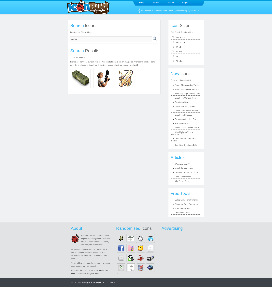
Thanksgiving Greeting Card (187, 93)
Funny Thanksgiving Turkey (187, 85)
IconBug (78, 282)
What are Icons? (182, 164)
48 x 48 (178, 52)
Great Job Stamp (182, 102)
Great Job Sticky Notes (185, 106)
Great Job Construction (185, 98)
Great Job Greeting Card (186, 119)
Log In (185, 2)
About (84, 282)
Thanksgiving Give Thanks (187, 89)
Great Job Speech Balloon (186, 110)
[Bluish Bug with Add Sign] (150, 238)
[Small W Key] (121, 258)
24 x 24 (178, 61)
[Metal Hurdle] (140, 258)
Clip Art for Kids (182, 181)
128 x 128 (179, 42)
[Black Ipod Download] (131, 258)
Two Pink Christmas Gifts (186, 145)
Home (141, 2)
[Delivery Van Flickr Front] (150, 258)
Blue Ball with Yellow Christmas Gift (182, 133)
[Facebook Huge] (121, 248)
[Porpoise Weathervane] (131, 238)
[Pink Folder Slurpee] (131, 248)
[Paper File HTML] (150, 248)
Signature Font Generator (186, 204)
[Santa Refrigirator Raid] (140, 268)
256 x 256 (179, 37)
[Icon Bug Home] (88, 13)
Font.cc (112, 282)
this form (95, 274)
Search (156, 2)
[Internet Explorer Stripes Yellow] (140, 248)
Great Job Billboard (183, 115)
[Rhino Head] (121, 238)
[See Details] (81, 78)
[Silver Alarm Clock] (140, 238)
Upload (170, 2)
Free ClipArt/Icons (183, 177)
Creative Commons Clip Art (187, 172)
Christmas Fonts (182, 212)
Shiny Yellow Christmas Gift (187, 128)
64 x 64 (178, 47)
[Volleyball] (121, 268)
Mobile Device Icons (184, 168)
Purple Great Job (182, 123)
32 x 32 (178, 56)
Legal (90, 282)
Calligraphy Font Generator (187, 200)
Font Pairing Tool (182, 208)
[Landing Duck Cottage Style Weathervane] (131, 268)
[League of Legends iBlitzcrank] (150, 268)
